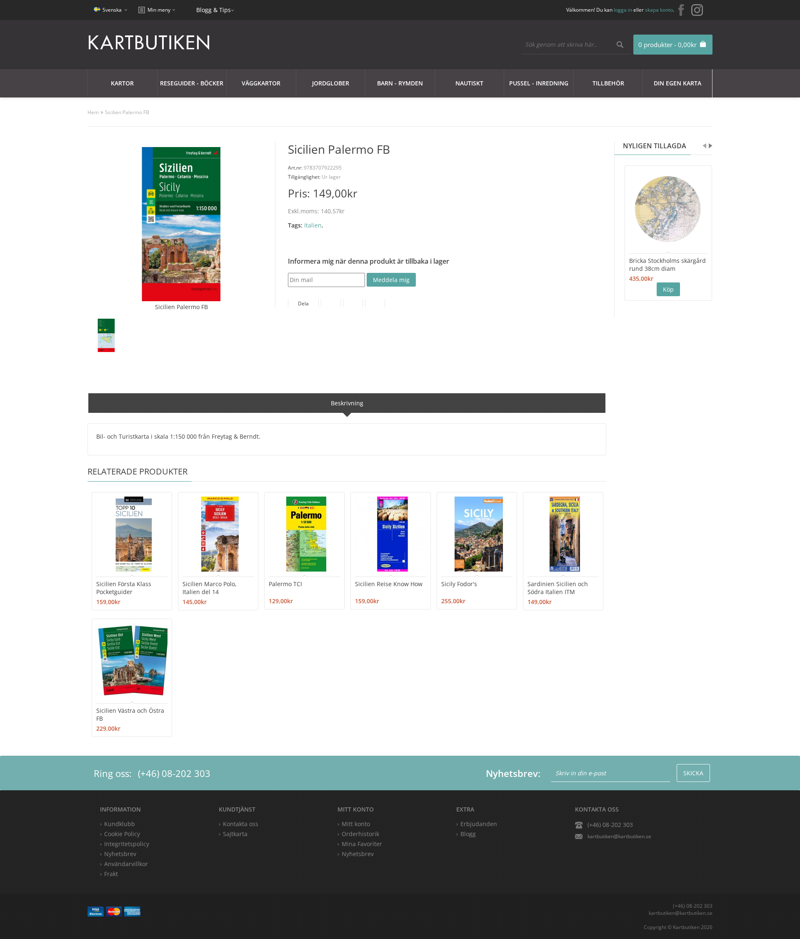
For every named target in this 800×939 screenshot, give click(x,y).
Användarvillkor (126, 864)
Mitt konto (356, 824)
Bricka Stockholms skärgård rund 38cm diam (667, 264)
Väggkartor (261, 83)
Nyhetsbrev (358, 854)
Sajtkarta (235, 834)
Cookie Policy (122, 834)
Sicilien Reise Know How (388, 584)
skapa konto (659, 9)
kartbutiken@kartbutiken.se (619, 836)
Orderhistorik (360, 834)
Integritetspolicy (126, 844)
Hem (93, 112)
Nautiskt (469, 83)
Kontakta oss (240, 824)
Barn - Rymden (400, 83)
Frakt (111, 874)
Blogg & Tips (213, 10)
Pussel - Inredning (538, 83)
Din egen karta (677, 83)
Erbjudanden (478, 824)
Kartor (122, 83)
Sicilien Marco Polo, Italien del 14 (209, 588)
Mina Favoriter (362, 844)
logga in (623, 9)
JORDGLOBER (330, 83)
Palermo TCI (285, 584)
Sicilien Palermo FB (127, 112)
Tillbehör (608, 83)
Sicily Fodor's (459, 584)
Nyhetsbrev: (513, 773)
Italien (313, 225)
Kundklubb (119, 824)
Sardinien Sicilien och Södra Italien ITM (558, 588)
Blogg (468, 834)
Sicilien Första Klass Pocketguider (123, 588)
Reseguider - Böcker (191, 83)
